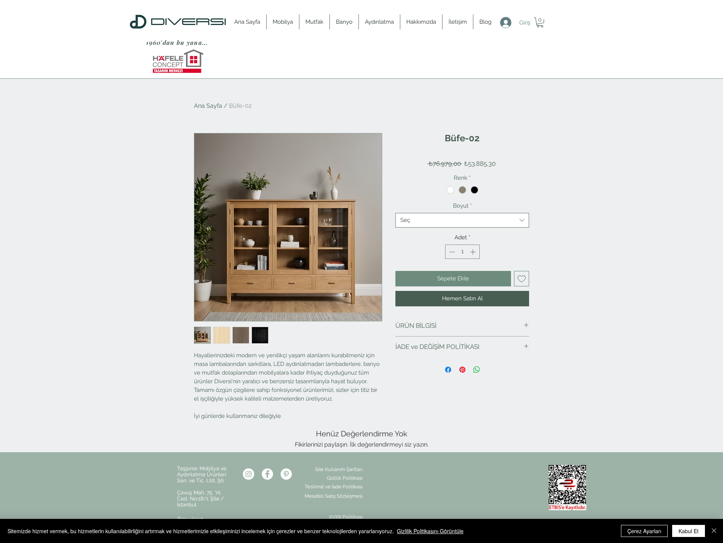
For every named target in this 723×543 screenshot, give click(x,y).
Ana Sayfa (208, 105)
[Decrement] (451, 252)
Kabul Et (689, 531)
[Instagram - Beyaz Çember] (248, 474)
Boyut (462, 205)
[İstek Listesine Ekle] (521, 278)
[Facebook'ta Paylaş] (448, 369)
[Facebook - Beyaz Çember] (267, 474)
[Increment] (473, 252)
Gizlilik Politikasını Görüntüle (430, 531)
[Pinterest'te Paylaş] (462, 369)
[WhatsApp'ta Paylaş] (476, 369)
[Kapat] (713, 531)
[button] (540, 22)
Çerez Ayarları (644, 531)
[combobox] (462, 220)
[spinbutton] (462, 252)
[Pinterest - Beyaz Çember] (286, 474)
